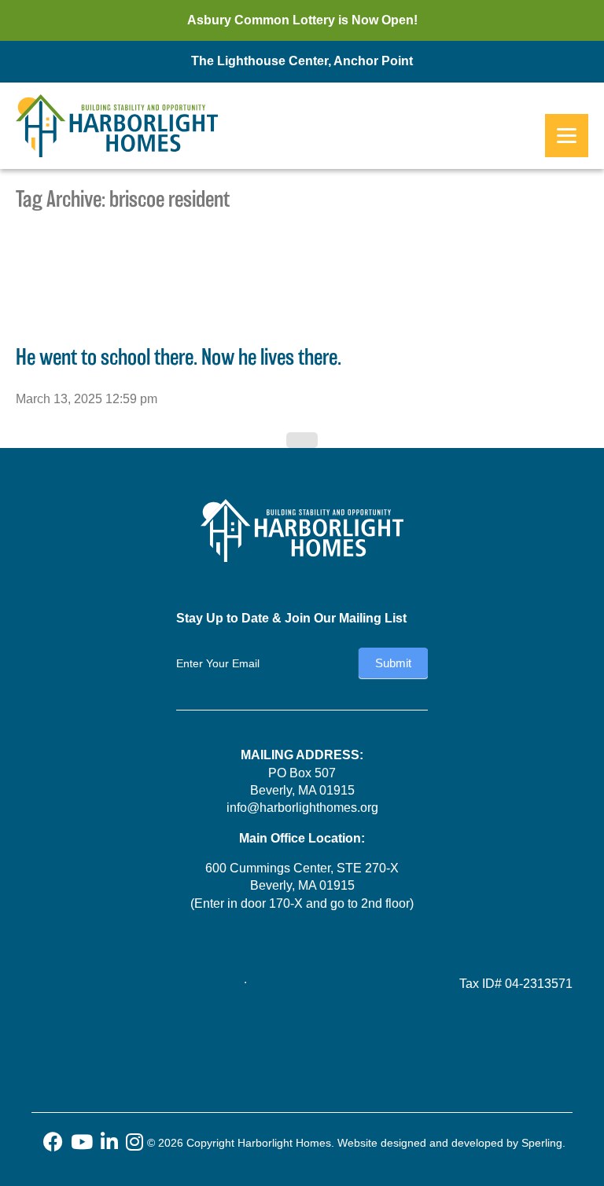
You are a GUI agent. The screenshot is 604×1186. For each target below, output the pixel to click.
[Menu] (566, 135)
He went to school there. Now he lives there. (178, 357)
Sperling (541, 1142)
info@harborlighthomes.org (302, 807)
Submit (393, 663)
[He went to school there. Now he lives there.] (63, 314)
